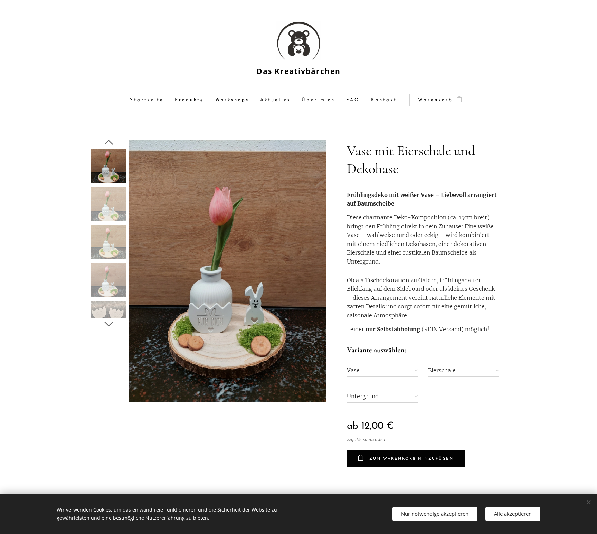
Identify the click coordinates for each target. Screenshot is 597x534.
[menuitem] (149, 100)
